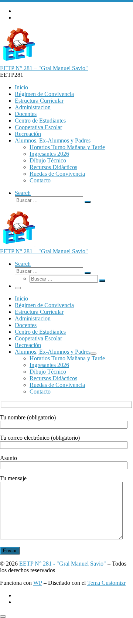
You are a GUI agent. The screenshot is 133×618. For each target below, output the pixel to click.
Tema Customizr (106, 583)
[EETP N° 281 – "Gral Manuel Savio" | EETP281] (18, 61)
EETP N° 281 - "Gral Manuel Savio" (62, 563)
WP (37, 583)
